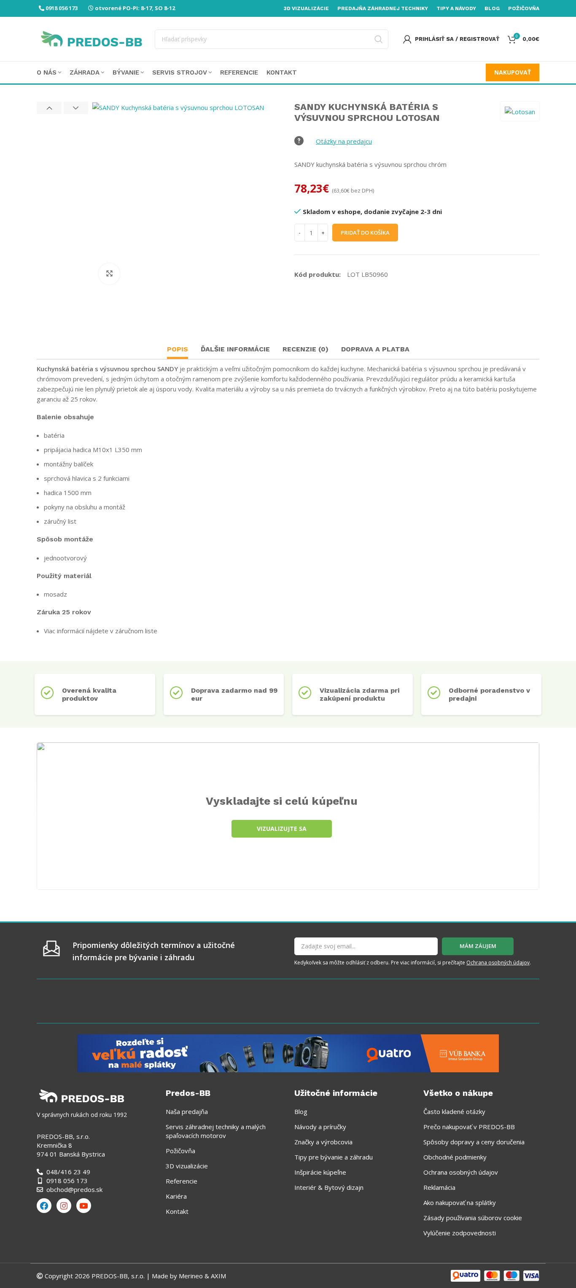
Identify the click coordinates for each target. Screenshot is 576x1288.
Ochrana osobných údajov (498, 962)
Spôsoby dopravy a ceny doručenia (474, 1142)
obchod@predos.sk (74, 1189)
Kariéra (176, 1196)
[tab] (177, 350)
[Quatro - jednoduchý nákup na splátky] (288, 1052)
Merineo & (194, 1276)
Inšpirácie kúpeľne (320, 1172)
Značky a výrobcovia (323, 1142)
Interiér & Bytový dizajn (328, 1187)
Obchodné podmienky (455, 1157)
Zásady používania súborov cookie (472, 1217)
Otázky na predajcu (344, 141)
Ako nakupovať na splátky (459, 1202)
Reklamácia (439, 1187)
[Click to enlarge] (109, 273)
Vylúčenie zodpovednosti (459, 1233)
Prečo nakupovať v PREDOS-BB (469, 1126)
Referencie (181, 1181)
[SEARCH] (378, 39)
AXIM (217, 1276)
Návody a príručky (320, 1126)
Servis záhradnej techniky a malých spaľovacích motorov (216, 1131)
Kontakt (177, 1211)
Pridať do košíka (365, 232)
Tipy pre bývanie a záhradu (333, 1157)
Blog (300, 1111)
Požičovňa (180, 1150)
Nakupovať (512, 72)
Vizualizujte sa (282, 829)
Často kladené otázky (454, 1111)
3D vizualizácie (187, 1166)
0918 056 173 (62, 8)
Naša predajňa (187, 1111)
